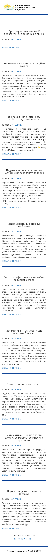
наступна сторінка (24, 538)
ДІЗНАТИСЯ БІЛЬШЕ (11, 47)
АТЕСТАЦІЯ (17, 39)
